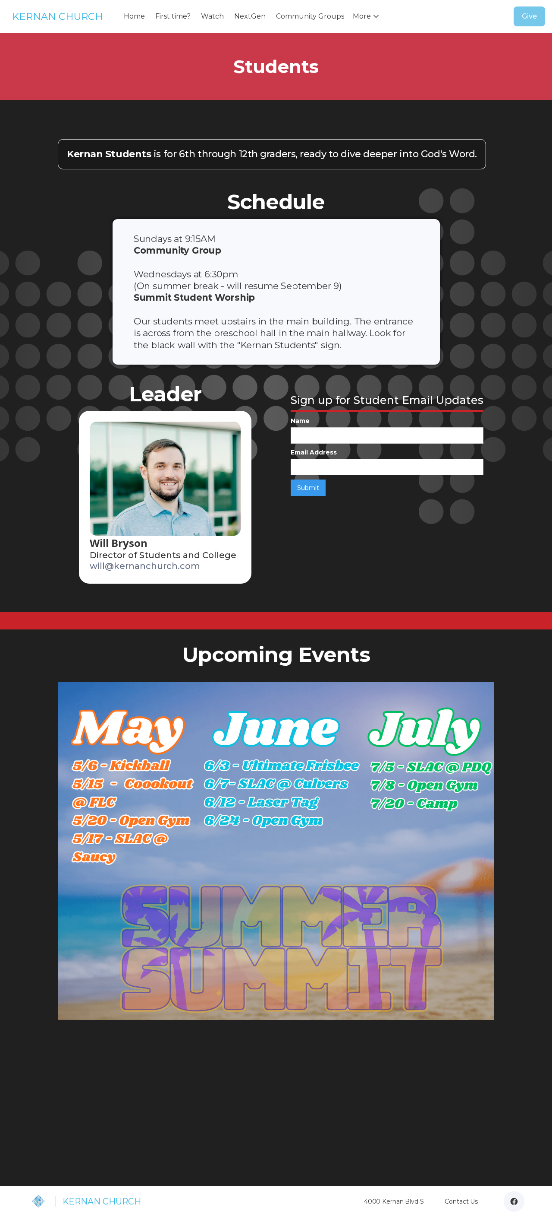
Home (134, 16)
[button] (367, 16)
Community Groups (310, 16)
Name (300, 421)
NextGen (250, 16)
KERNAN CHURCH (57, 16)
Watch (212, 16)
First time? (173, 16)
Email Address (314, 452)
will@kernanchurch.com (145, 566)
